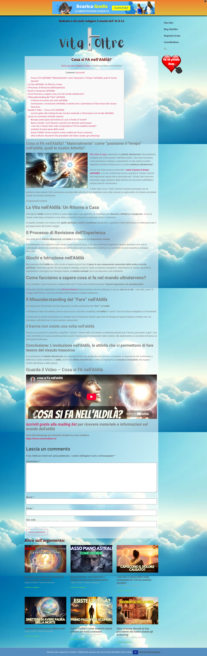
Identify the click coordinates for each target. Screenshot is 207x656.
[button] (165, 49)
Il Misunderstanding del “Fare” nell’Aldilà (46, 97)
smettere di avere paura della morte (47, 129)
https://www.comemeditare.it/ (41, 438)
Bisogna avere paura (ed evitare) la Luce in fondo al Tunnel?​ (59, 119)
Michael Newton (70, 289)
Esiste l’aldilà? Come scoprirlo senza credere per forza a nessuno (61, 132)
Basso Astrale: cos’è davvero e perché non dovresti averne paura (61, 123)
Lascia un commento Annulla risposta (45, 116)
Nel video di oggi (98, 154)
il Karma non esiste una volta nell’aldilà (49, 100)
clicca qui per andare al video (75, 65)
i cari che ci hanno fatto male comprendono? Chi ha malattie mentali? (63, 126)
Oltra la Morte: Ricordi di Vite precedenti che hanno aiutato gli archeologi (65, 135)
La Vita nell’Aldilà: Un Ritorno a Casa (45, 84)
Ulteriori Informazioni (149, 652)
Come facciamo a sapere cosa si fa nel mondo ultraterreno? (56, 94)
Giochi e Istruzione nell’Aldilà (41, 91)
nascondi (80, 72)
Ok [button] (135, 652)
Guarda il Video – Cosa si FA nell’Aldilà (46, 110)
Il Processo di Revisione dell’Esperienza (46, 87)
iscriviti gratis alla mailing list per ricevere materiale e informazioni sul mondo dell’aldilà (72, 113)
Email (30, 508)
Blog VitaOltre (171, 29)
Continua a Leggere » (32, 587)
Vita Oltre (168, 23)
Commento (33, 461)
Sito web (30, 520)
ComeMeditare (171, 42)
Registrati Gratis (172, 35)
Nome (30, 497)
